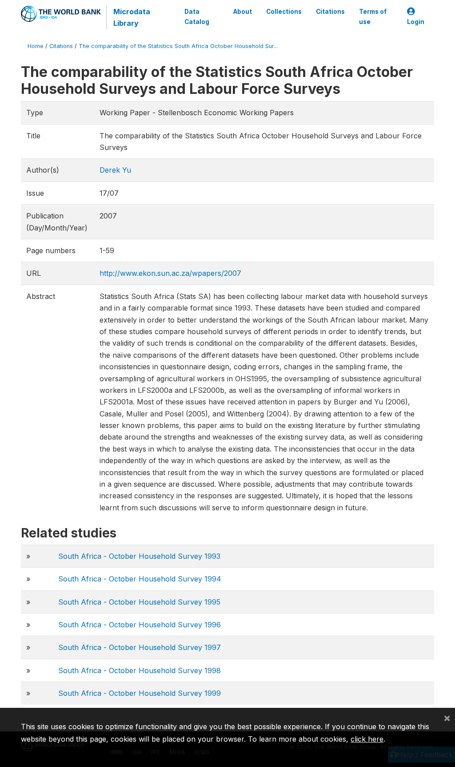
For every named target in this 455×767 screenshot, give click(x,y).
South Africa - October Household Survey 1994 (139, 578)
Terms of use (373, 16)
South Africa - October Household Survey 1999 (139, 693)
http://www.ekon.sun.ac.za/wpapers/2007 (170, 273)
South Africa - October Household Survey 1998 (139, 670)
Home (36, 46)
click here (367, 739)
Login (415, 21)
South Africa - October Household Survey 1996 (139, 624)
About (242, 11)
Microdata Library (131, 17)
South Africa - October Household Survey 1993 (139, 556)
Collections (284, 11)
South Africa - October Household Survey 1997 (139, 647)
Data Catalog (196, 16)
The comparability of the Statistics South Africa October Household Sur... (178, 46)
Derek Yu (115, 170)
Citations (330, 11)
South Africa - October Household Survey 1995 (139, 601)
